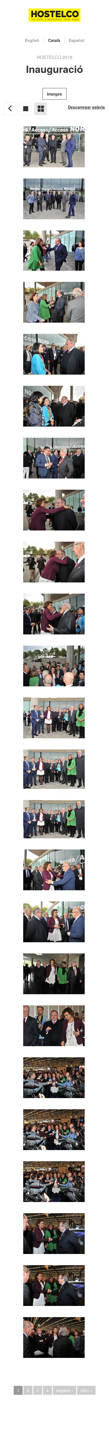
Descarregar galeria (86, 107)
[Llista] (40, 109)
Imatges (54, 94)
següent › (64, 1390)
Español (76, 40)
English (32, 40)
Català (54, 40)
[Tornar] (10, 109)
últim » (86, 1390)
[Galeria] (25, 109)
